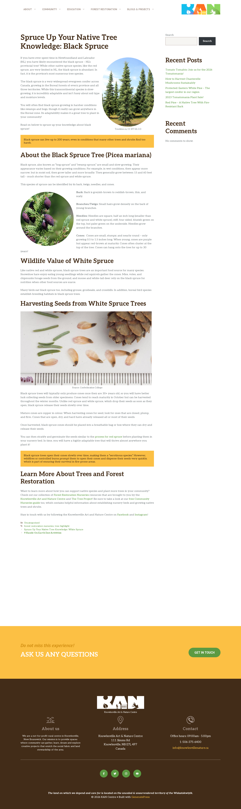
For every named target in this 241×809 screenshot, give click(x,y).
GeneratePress (140, 797)
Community (49, 9)
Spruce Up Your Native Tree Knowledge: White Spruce (53, 529)
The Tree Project (81, 499)
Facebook (123, 514)
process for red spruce (108, 436)
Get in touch (204, 652)
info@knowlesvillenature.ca (190, 748)
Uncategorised (32, 523)
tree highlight (62, 526)
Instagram (141, 514)
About (27, 9)
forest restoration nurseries (39, 526)
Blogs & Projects (138, 9)
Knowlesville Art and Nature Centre (42, 499)
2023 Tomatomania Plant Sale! (184, 97)
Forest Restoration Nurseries (71, 495)
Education (74, 9)
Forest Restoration (104, 9)
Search (169, 35)
